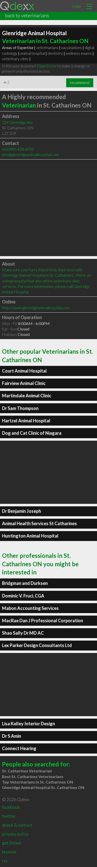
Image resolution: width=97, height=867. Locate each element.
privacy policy (15, 834)
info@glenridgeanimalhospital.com (30, 154)
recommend (80, 82)
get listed (11, 842)
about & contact (17, 825)
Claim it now (46, 66)
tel (18, 149)
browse (9, 851)
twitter (9, 816)
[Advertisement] (48, 208)
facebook (11, 807)
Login (76, 6)
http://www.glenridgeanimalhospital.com (36, 307)
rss (5, 860)
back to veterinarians (27, 15)
